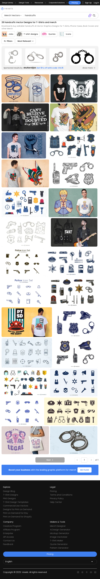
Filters (9, 41)
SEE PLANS (84, 470)
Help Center (56, 502)
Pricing (53, 491)
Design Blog (9, 491)
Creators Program (12, 526)
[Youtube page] (91, 572)
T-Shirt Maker (56, 540)
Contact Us (9, 540)
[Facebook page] (82, 572)
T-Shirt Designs (10, 494)
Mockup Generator (59, 533)
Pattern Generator (59, 547)
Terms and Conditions (61, 494)
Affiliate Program (11, 529)
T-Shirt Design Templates (15, 502)
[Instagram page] (78, 572)
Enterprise (8, 533)
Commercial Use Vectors (15, 505)
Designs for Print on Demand (17, 509)
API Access (8, 536)
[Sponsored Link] (13, 57)
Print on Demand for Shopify (17, 516)
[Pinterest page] (86, 572)
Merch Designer (58, 526)
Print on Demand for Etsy (15, 513)
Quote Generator (59, 544)
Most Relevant (24, 41)
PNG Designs (9, 498)
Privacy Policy (57, 498)
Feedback (8, 544)
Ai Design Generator (60, 529)
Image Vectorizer (58, 536)
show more (88, 68)
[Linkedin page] (95, 572)
